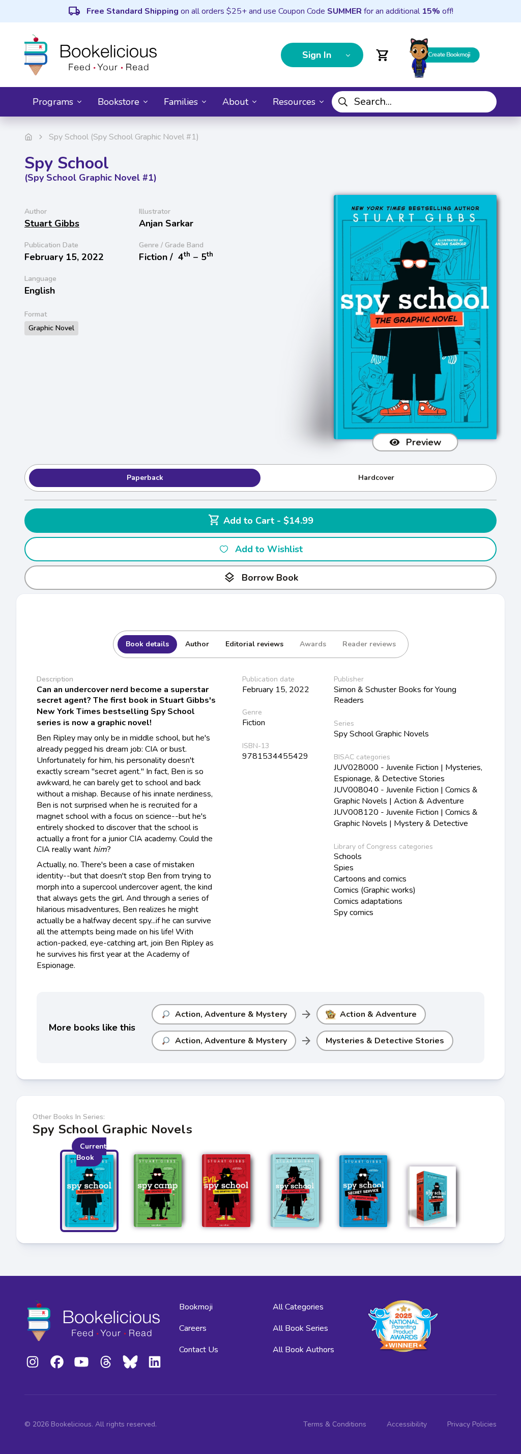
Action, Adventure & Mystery (231, 1014)
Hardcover (376, 477)
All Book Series (300, 1328)
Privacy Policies (472, 1424)
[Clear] (485, 101)
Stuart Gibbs (51, 223)
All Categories (298, 1307)
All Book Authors (303, 1349)
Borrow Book (260, 578)
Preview (423, 442)
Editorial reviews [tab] (254, 644)
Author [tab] (197, 644)
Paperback (145, 477)
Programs (53, 102)
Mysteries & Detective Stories (385, 1040)
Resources (294, 102)
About (235, 102)
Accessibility (407, 1424)
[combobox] (414, 101)
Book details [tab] (147, 644)
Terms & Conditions (334, 1424)
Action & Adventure (378, 1014)
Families (181, 102)
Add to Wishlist (269, 549)
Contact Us (198, 1349)
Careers (193, 1328)
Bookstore (118, 102)
